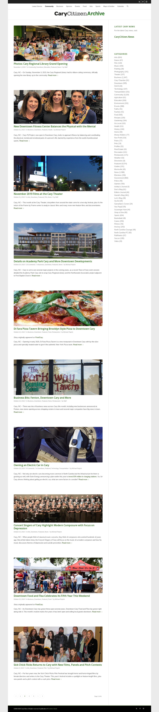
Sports (116, 215)
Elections (117, 175)
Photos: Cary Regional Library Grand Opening (41, 63)
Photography (119, 72)
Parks (116, 141)
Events (117, 106)
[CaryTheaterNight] (58, 173)
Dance (116, 60)
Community (32, 67)
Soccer (117, 238)
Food (49, 332)
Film (46, 197)
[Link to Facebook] (143, 1)
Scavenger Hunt (120, 210)
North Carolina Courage (123, 230)
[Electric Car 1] (58, 444)
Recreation (118, 152)
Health (50, 130)
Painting (117, 69)
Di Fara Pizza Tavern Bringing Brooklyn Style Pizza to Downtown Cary (54, 328)
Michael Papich (61, 130)
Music (50, 197)
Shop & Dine (119, 212)
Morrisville (118, 169)
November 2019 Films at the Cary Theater (38, 193)
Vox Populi (118, 207)
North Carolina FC (121, 233)
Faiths (116, 109)
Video (116, 241)
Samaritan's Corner (121, 204)
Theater (117, 74)
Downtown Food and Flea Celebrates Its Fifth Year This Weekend (52, 595)
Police (116, 181)
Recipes (117, 118)
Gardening (118, 120)
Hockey (117, 227)
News (59, 67)
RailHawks (118, 235)
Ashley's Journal (120, 187)
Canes (116, 221)
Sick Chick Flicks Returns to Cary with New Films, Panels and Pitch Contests (58, 664)
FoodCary (39, 337)
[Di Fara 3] (58, 308)
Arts (29, 197)
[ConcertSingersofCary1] (58, 508)
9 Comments (30, 468)
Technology (55, 468)
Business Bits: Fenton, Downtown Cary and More (42, 397)
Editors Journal (120, 192)
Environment (119, 103)
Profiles (117, 146)
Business (31, 130)
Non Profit (118, 138)
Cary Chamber (120, 80)
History (117, 129)
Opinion (117, 184)
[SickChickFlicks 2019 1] (58, 644)
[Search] (126, 6)
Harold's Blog (119, 195)
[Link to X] (139, 1)
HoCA (116, 86)
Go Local (117, 123)
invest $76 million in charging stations (82, 477)
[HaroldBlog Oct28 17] (58, 241)
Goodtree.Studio (52, 708)
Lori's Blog (118, 198)
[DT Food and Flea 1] (58, 575)
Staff (65, 67)
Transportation (63, 468)
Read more (52, 75)
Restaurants (56, 332)
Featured (54, 67)
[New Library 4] (58, 43)
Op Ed (116, 201)
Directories (118, 161)
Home (116, 132)
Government (119, 178)
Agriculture (118, 97)
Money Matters (120, 135)
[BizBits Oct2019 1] (58, 377)
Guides (117, 166)
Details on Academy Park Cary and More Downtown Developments (53, 261)
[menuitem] (37, 6)
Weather (117, 158)
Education (47, 67)
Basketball (118, 218)
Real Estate (118, 149)
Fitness (117, 224)
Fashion (117, 112)
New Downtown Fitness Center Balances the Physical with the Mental (55, 126)
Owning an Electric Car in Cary (31, 465)
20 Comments (30, 264)
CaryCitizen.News (124, 36)
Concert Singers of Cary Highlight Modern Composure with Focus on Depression (54, 527)
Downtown (39, 67)
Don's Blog (118, 189)
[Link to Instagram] (146, 1)
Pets (116, 143)
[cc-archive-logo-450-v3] (79, 14)
